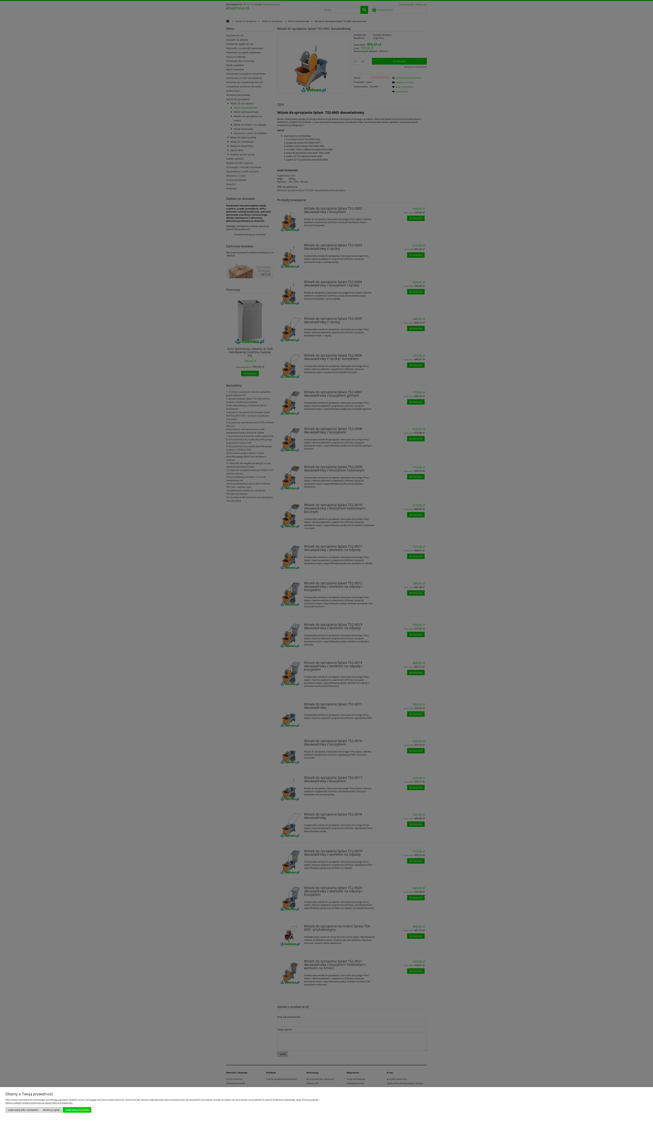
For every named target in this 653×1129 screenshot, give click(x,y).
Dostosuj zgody (51, 1109)
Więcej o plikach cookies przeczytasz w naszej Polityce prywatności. (39, 1102)
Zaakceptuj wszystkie (77, 1109)
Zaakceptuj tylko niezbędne (23, 1109)
